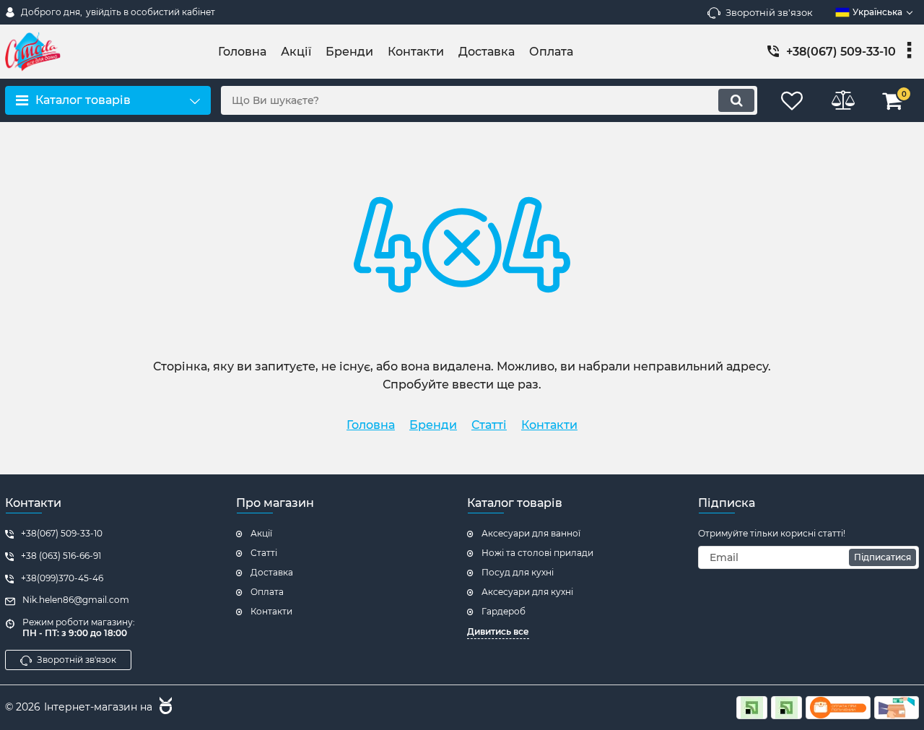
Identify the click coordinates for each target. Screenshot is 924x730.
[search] (736, 100)
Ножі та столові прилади (537, 552)
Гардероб (503, 611)
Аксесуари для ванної (530, 533)
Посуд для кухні (517, 572)
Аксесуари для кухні (527, 591)
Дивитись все (498, 631)
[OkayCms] (164, 707)
